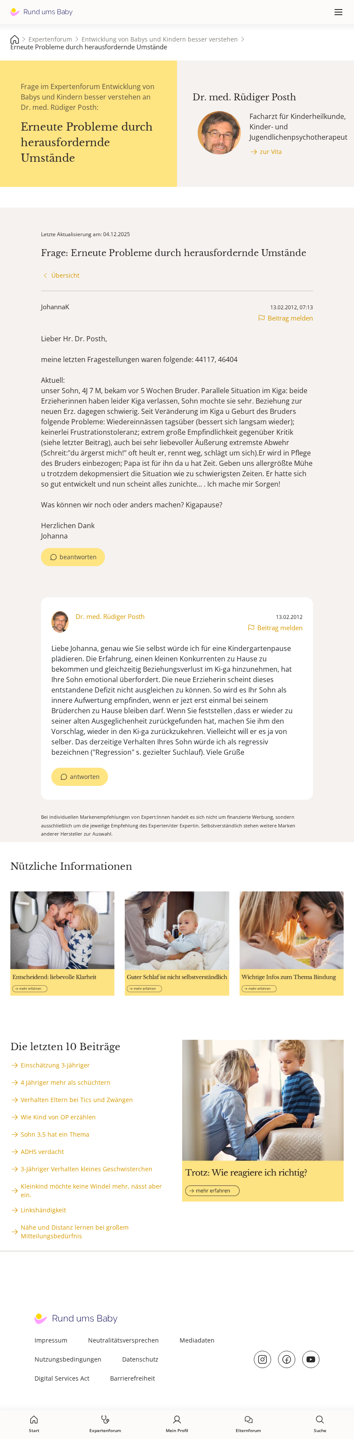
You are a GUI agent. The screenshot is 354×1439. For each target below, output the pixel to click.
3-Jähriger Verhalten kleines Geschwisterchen (86, 1169)
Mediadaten (197, 1340)
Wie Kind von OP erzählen (58, 1117)
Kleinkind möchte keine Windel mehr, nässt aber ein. (91, 1190)
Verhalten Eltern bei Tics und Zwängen (77, 1100)
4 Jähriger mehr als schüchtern (66, 1082)
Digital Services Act (62, 1378)
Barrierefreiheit (132, 1378)
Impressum (51, 1340)
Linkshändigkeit (43, 1210)
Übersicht (65, 275)
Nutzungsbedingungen (68, 1359)
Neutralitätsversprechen (123, 1340)
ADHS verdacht (42, 1151)
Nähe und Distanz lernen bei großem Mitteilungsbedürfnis (75, 1231)
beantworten (78, 557)
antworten (85, 776)
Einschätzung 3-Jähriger (55, 1065)
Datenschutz (140, 1359)
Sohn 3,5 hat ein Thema (55, 1134)
